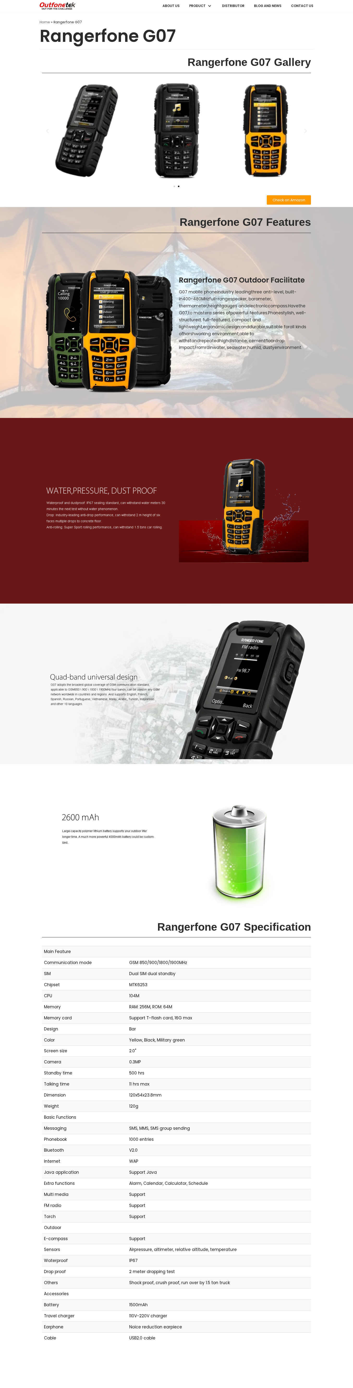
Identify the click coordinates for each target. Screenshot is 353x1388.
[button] (47, 131)
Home (45, 22)
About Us (171, 6)
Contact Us (302, 6)
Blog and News (267, 6)
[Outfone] (58, 6)
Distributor (233, 6)
